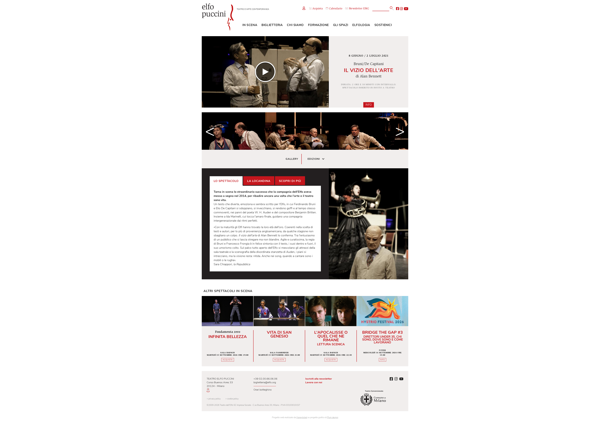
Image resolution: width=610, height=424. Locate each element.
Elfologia (361, 25)
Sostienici (383, 25)
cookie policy (232, 398)
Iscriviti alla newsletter (318, 379)
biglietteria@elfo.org (265, 382)
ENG (366, 8)
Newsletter (356, 8)
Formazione (318, 25)
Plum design (332, 417)
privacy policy (214, 398)
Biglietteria (272, 25)
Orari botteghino (263, 389)
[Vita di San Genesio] (279, 331)
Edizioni (314, 159)
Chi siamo (295, 25)
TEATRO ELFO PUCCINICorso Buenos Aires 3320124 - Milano (220, 382)
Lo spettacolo (226, 181)
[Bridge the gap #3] (382, 331)
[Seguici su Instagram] (401, 8)
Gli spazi (340, 25)
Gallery (292, 159)
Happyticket (301, 417)
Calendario (335, 8)
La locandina (258, 181)
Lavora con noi (313, 382)
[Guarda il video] (265, 72)
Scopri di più (290, 181)
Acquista (317, 8)
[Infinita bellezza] (227, 331)
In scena (249, 25)
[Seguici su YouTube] (406, 8)
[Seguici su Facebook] (397, 8)
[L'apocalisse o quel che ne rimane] (331, 331)
